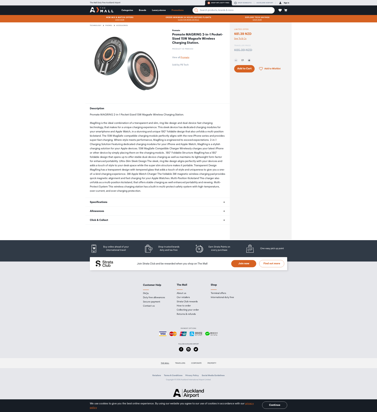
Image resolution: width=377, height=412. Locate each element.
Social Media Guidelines (213, 375)
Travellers (180, 363)
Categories (127, 10)
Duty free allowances (154, 297)
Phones (108, 25)
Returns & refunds (186, 314)
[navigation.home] (101, 10)
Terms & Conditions (173, 375)
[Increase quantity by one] (249, 60)
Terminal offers (218, 293)
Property (211, 363)
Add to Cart (244, 68)
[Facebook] (181, 349)
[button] (280, 10)
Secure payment (151, 302)
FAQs (146, 293)
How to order (184, 306)
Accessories (122, 25)
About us (181, 293)
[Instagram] (188, 349)
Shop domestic (245, 3)
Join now (243, 263)
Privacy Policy (192, 375)
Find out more (271, 263)
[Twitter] (196, 349)
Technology (95, 25)
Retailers (156, 375)
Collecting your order (188, 310)
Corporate (196, 363)
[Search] (196, 10)
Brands (142, 10)
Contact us (149, 306)
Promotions (177, 10)
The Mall (165, 363)
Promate (185, 57)
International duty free (222, 297)
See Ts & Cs (240, 38)
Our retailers (183, 297)
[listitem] (112, 248)
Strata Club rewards (187, 301)
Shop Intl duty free (220, 3)
